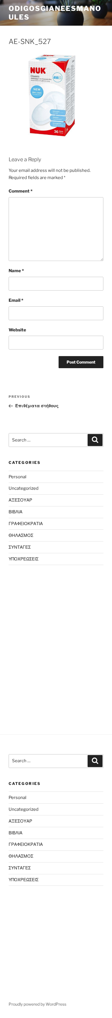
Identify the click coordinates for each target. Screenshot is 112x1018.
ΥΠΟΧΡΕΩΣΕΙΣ (23, 559)
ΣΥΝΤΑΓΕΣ (20, 547)
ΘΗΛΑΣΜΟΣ (21, 535)
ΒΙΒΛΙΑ (15, 511)
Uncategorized (23, 488)
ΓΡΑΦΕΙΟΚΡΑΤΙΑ (26, 523)
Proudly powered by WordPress (37, 1004)
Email (16, 300)
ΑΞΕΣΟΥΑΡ (20, 500)
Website (17, 330)
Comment (20, 191)
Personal (17, 476)
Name (16, 270)
